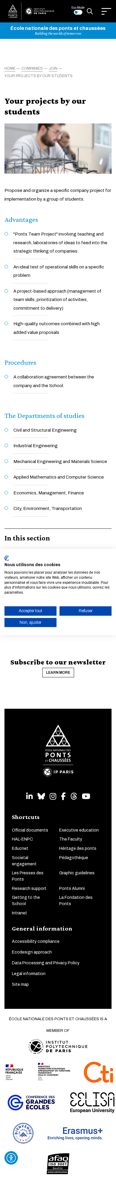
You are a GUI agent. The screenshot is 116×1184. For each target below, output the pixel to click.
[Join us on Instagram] (53, 796)
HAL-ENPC (22, 839)
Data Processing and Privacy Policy (45, 963)
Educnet (20, 848)
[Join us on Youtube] (86, 796)
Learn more (58, 672)
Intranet (19, 913)
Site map (20, 984)
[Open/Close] (106, 11)
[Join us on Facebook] (63, 796)
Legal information (29, 973)
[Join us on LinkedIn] (29, 796)
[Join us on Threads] (73, 796)
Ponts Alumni (72, 888)
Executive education (79, 830)
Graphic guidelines (77, 873)
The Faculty (70, 839)
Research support (29, 888)
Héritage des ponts (77, 848)
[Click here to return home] (31, 11)
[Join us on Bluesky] (41, 796)
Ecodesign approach (32, 952)
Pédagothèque (73, 857)
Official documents (30, 830)
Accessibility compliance (35, 941)
